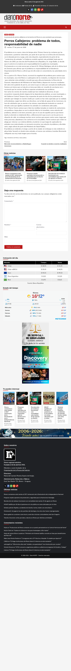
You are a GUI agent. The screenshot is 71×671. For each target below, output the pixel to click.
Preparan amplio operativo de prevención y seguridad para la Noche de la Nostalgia (35, 176)
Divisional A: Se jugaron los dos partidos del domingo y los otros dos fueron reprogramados (31, 511)
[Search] (66, 27)
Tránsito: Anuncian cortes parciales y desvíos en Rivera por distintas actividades (28, 517)
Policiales (60, 403)
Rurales (46, 403)
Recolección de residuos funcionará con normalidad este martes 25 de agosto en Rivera (57, 176)
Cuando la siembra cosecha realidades (54, 143)
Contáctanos (18, 5)
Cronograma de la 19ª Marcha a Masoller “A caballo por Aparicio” (41, 538)
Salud (6, 34)
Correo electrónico (40, 227)
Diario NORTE (33, 555)
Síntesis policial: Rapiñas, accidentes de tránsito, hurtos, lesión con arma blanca (62, 412)
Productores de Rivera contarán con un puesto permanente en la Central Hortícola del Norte (38, 527)
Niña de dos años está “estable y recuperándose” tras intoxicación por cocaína (36, 544)
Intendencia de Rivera (13, 137)
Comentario (9, 201)
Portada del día (28, 5)
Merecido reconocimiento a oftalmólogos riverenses (17, 144)
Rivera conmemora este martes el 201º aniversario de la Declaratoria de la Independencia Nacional (13, 176)
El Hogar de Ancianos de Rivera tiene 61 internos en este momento (31, 541)
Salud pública (22, 137)
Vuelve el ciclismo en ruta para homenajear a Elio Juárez (31, 530)
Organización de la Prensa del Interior (17, 470)
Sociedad (11, 34)
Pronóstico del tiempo (41, 5)
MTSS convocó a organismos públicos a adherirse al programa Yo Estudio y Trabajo (41, 547)
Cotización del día (53, 5)
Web (6, 237)
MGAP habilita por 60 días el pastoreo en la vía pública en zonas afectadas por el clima (48, 412)
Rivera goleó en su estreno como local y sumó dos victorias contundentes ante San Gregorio (32, 514)
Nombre (7, 225)
